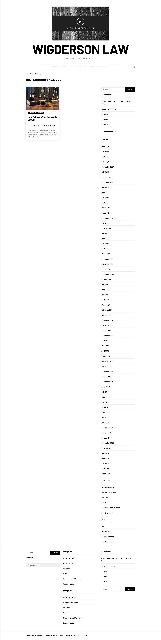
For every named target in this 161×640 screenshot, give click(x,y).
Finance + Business (105, 67)
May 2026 (105, 152)
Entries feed (106, 532)
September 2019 (107, 382)
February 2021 (106, 310)
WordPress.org (107, 542)
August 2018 (106, 448)
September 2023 (107, 182)
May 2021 (105, 295)
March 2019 (105, 412)
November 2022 (107, 223)
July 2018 (105, 453)
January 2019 (106, 423)
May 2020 (105, 346)
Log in (103, 526)
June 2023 (105, 192)
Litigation (93, 67)
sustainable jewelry (108, 109)
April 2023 (105, 203)
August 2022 (106, 228)
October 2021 (106, 269)
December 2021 (107, 259)
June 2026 (105, 146)
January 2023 (106, 213)
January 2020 (106, 366)
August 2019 (106, 387)
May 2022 (105, 244)
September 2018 (107, 443)
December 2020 (107, 320)
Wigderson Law (80, 49)
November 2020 (107, 325)
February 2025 (106, 162)
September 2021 (107, 274)
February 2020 (106, 361)
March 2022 (105, 254)
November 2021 (107, 264)
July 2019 (105, 392)
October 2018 (106, 438)
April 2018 (105, 469)
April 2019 (105, 407)
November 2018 (107, 433)
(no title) (104, 114)
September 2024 (107, 167)
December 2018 (107, 428)
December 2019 (107, 371)
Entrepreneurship (75, 67)
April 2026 (105, 157)
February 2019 (106, 418)
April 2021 (105, 300)
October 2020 (106, 331)
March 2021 (105, 305)
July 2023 (105, 187)
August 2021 (106, 279)
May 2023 (105, 198)
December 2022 (107, 218)
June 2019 (105, 397)
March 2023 (105, 208)
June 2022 (105, 238)
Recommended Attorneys (58, 67)
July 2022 (105, 233)
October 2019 (106, 377)
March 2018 (105, 474)
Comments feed (107, 537)
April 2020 (105, 351)
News (85, 67)
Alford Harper (36, 126)
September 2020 (107, 336)
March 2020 (105, 356)
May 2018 (105, 463)
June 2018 (105, 458)
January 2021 (106, 315)
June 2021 (105, 290)
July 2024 (105, 172)
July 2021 (105, 285)
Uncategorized (106, 513)
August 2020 (106, 341)
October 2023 (106, 177)
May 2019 (105, 402)
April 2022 (105, 249)
